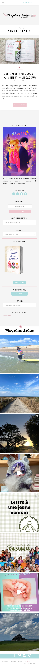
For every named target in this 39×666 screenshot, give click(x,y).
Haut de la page (30, 663)
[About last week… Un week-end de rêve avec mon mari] (19, 632)
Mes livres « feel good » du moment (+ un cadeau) (19, 75)
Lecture (19, 70)
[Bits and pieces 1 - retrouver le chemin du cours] (19, 393)
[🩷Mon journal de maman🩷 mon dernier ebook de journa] (19, 592)
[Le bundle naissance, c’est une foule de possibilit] (19, 552)
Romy (28, 661)
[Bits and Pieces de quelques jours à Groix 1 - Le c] (19, 433)
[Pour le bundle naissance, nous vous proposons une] (19, 512)
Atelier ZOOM (7, 316)
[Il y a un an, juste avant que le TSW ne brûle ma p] (19, 354)
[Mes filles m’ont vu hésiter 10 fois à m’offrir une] (19, 473)
